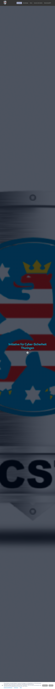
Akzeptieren (45, 685)
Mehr (21, 687)
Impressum (16, 687)
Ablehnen (51, 685)
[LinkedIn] (27, 353)
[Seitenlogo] (5, 3)
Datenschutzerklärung (8, 687)
